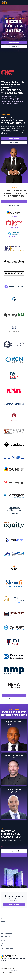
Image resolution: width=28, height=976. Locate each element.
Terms (12, 970)
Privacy (15, 970)
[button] (25, 2)
